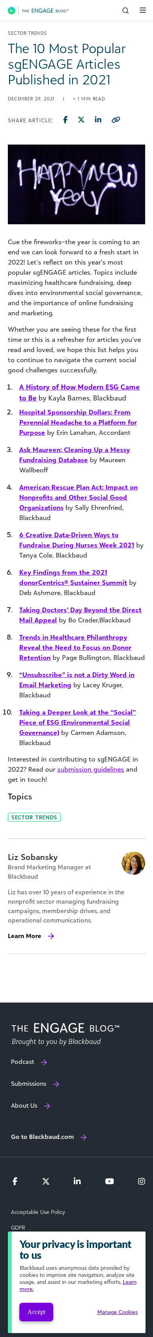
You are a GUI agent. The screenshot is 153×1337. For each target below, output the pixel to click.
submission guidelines (90, 769)
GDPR (18, 1227)
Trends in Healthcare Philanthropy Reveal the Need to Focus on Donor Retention (75, 647)
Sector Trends (34, 817)
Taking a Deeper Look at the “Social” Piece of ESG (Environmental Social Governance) (77, 722)
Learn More (24, 936)
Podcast (22, 1061)
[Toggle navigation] (143, 10)
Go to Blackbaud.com (42, 1136)
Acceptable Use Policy (38, 1212)
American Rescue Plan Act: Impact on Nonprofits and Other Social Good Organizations (78, 497)
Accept (36, 1311)
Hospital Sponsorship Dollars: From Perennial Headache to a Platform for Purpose (78, 422)
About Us (24, 1105)
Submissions (28, 1083)
